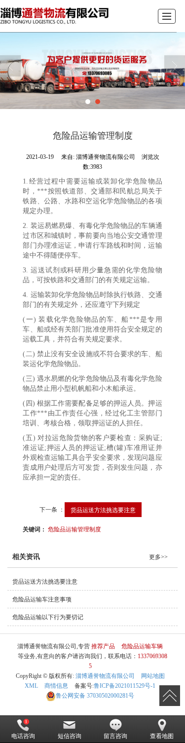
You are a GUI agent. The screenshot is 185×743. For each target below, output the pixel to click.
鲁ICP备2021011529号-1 (124, 685)
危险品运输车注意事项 (42, 599)
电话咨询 (23, 736)
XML (31, 685)
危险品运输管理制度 (74, 528)
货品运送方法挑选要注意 (103, 509)
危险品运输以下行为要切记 (47, 617)
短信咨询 (69, 736)
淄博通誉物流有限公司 (105, 675)
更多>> (158, 557)
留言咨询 (115, 736)
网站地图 (153, 675)
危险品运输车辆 (142, 646)
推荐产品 (103, 646)
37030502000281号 (95, 695)
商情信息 (56, 685)
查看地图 (162, 736)
